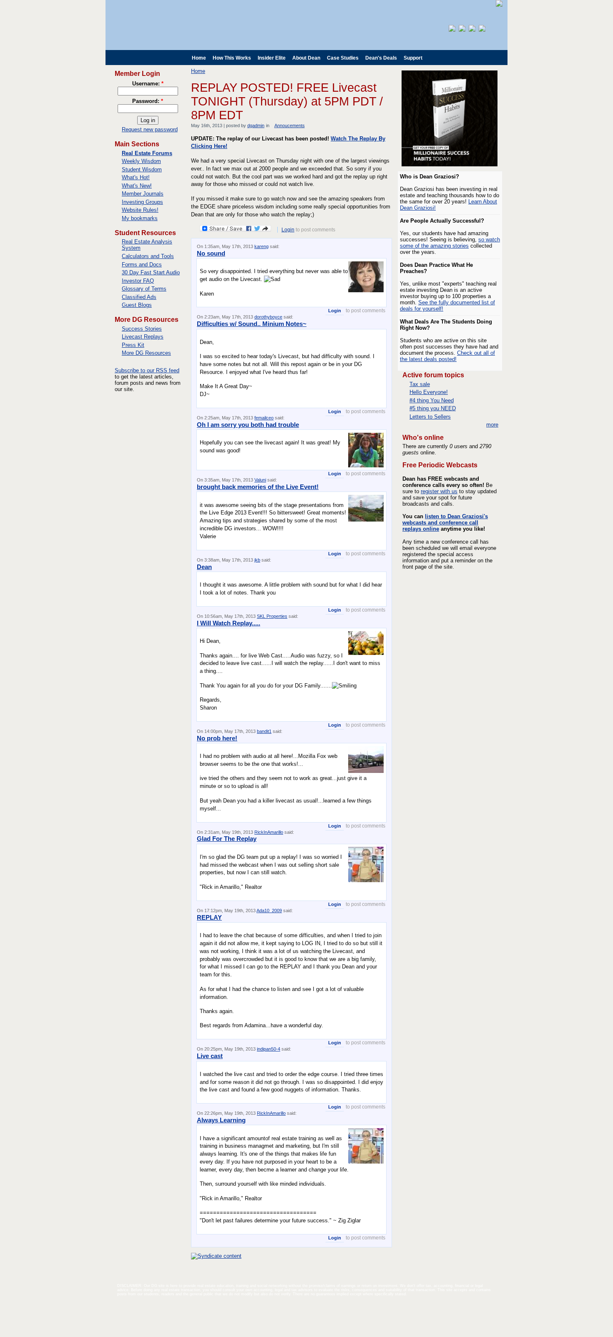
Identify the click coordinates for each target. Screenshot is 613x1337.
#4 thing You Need (432, 400)
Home (199, 58)
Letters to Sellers (430, 417)
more (492, 424)
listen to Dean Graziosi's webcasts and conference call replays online (445, 522)
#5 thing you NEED (433, 408)
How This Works (232, 58)
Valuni (260, 479)
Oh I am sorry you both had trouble (248, 424)
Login (287, 230)
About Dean (306, 58)
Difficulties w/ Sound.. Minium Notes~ (251, 323)
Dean (204, 566)
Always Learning (221, 1120)
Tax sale (420, 384)
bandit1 (264, 731)
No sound (211, 253)
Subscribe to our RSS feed (147, 370)
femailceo (264, 417)
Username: (147, 83)
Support (413, 58)
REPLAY (209, 917)
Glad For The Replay (226, 838)
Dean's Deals (381, 58)
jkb (257, 559)
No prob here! (217, 738)
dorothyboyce (268, 316)
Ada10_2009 (269, 910)
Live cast (210, 1055)
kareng (261, 246)
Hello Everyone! (429, 392)
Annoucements (289, 125)
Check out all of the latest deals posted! (447, 356)
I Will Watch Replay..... (228, 623)
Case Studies (343, 58)
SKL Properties (272, 616)
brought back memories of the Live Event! (258, 486)
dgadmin (255, 125)
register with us (439, 491)
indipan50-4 (268, 1048)
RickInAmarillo (268, 832)
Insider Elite (272, 58)
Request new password (150, 129)
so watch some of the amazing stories (450, 242)
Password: (147, 101)
